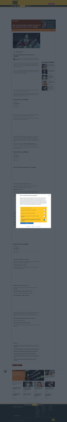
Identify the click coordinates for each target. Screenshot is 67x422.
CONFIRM (27, 223)
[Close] (49, 196)
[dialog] (33, 211)
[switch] (45, 210)
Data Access (33, 226)
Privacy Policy (39, 226)
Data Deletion (28, 226)
